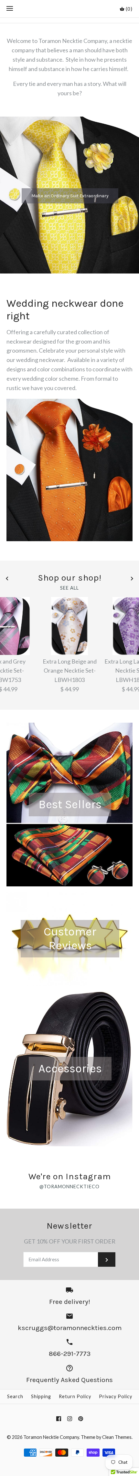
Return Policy (75, 1396)
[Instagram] (69, 1418)
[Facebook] (58, 1418)
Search (15, 1396)
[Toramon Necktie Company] (69, 8)
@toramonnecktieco (69, 1186)
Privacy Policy (115, 1396)
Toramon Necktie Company (51, 1437)
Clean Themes (117, 1437)
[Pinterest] (80, 1418)
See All (69, 588)
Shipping (41, 1396)
